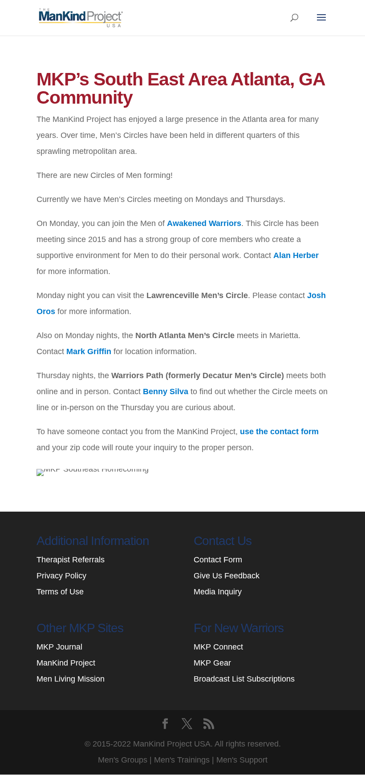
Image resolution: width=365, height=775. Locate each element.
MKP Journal (59, 646)
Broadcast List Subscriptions (244, 678)
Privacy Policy (61, 575)
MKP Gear (212, 662)
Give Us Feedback (227, 575)
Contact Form (218, 559)
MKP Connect (218, 646)
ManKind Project (65, 662)
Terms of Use (60, 591)
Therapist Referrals (71, 559)
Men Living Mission (70, 678)
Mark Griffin (88, 351)
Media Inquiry (218, 591)
